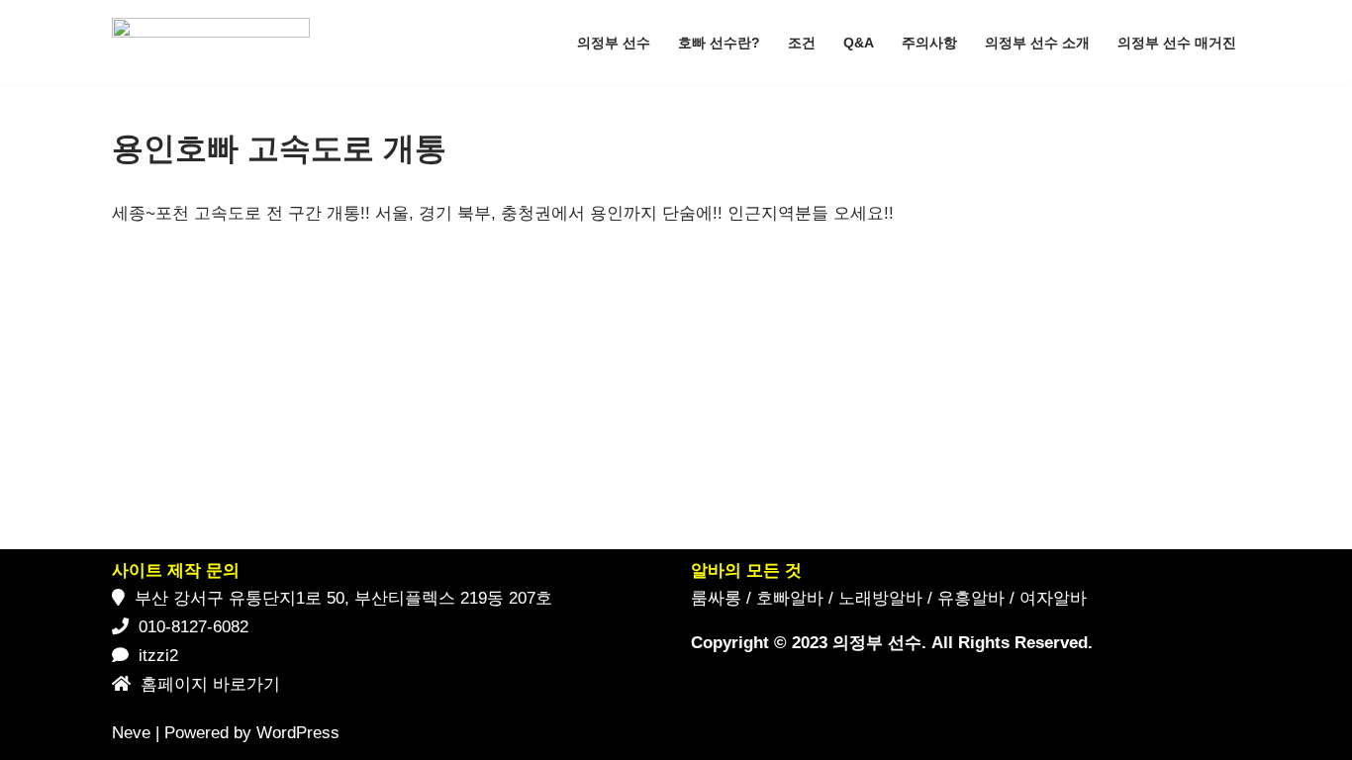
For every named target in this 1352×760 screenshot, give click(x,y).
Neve (131, 732)
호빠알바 (789, 598)
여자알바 (1053, 598)
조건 (802, 43)
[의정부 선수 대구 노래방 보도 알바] (216, 42)
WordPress (297, 732)
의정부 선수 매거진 (1176, 43)
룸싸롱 (716, 598)
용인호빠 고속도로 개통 (279, 148)
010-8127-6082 (193, 627)
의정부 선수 (613, 43)
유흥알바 (971, 598)
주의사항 (929, 43)
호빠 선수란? (719, 43)
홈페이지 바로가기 (210, 684)
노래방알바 (880, 598)
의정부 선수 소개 (1037, 43)
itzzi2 (158, 655)
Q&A (858, 43)
